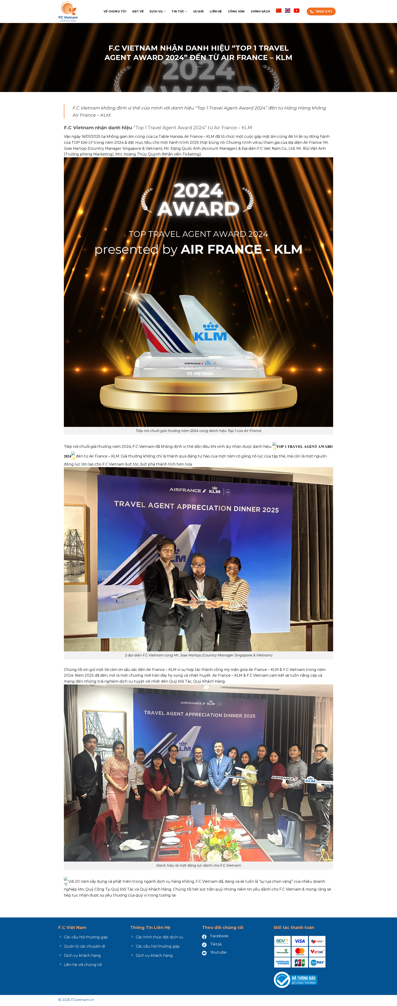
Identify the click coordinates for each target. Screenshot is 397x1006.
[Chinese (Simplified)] (278, 10)
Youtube (218, 952)
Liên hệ (216, 11)
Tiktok (216, 944)
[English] (287, 10)
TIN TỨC (177, 11)
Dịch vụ (156, 11)
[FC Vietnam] (77, 11)
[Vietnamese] (296, 10)
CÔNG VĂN (236, 11)
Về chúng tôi (115, 11)
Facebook (219, 936)
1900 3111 (323, 11)
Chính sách (260, 11)
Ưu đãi (198, 11)
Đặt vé (138, 11)
